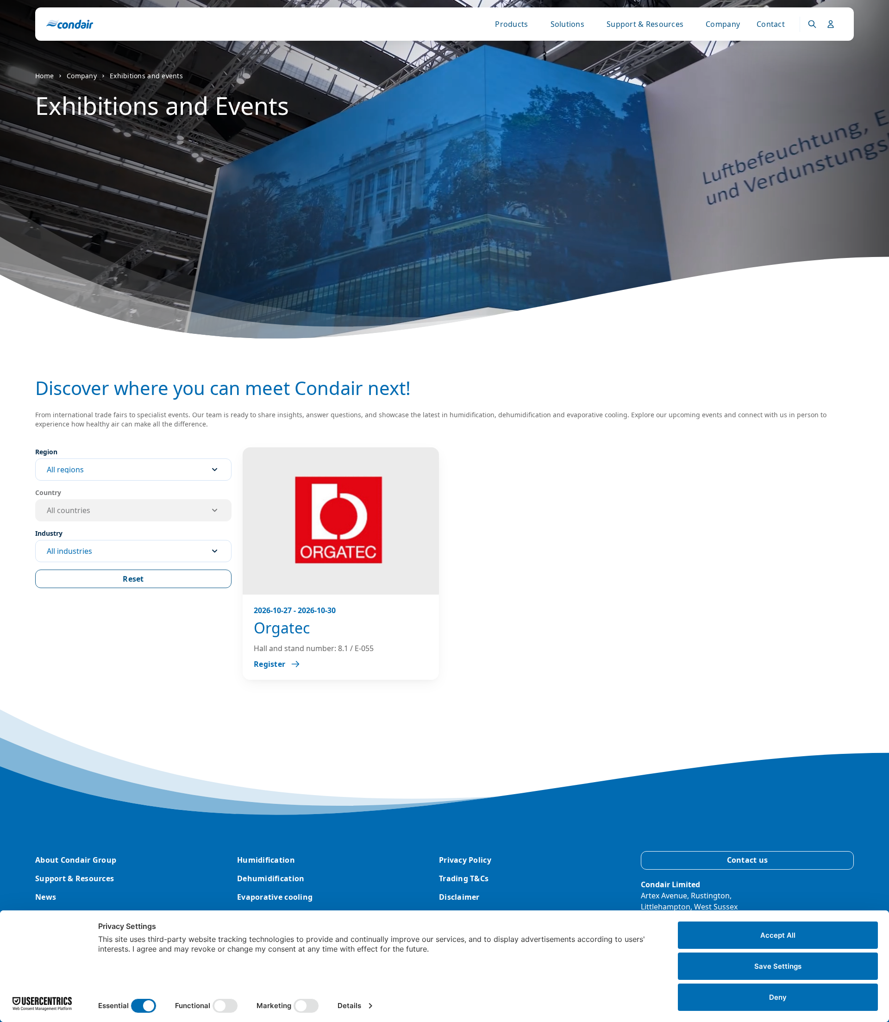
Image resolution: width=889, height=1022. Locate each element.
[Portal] (812, 24)
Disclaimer (459, 897)
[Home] (69, 24)
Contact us (747, 860)
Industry (49, 533)
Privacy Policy (465, 860)
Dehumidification (270, 878)
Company (723, 24)
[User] (830, 24)
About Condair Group (75, 860)
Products (511, 24)
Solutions (567, 24)
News (45, 897)
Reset (133, 579)
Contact (771, 24)
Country (48, 492)
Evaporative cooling (275, 897)
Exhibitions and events (146, 75)
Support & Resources (645, 24)
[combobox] (133, 469)
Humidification (266, 860)
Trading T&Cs (463, 878)
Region (46, 451)
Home (44, 75)
